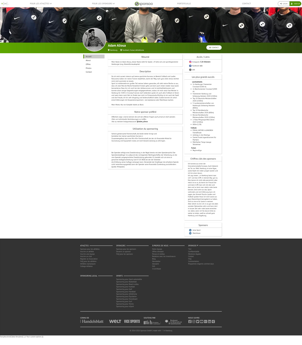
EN (5, 4)
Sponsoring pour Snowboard (126, 299)
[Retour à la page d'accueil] (144, 3)
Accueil (89, 56)
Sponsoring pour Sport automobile (129, 279)
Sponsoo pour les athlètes (90, 249)
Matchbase (196, 233)
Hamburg (113, 50)
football (126, 50)
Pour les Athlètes (40, 3)
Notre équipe (157, 249)
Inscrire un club (86, 256)
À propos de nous (160, 245)
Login (284, 4)
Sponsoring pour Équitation (126, 296)
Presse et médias (158, 254)
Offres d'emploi (158, 251)
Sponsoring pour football (125, 287)
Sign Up (297, 4)
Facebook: (197, 66)
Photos (88, 68)
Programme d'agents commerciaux (201, 264)
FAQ (189, 259)
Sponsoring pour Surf (124, 301)
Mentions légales (194, 254)
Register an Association (89, 259)
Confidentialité (193, 251)
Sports (119, 276)
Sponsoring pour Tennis (125, 304)
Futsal (132, 50)
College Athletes (86, 266)
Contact (246, 3)
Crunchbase (156, 269)
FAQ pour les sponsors (124, 254)
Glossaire (155, 264)
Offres (88, 64)
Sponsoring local (88, 276)
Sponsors (121, 245)
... (8, 4)
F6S (153, 266)
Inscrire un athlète (87, 251)
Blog (154, 259)
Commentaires (193, 261)
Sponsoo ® (193, 245)
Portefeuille (184, 3)
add (193, 70)
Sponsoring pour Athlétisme (126, 294)
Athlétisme (139, 50)
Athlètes (84, 245)
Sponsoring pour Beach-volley (127, 284)
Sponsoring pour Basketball (126, 282)
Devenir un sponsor (123, 251)
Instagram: (201, 62)
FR (2, 4)
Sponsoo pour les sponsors (126, 249)
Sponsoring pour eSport (125, 306)
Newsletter (156, 261)
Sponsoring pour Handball (126, 291)
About (88, 60)
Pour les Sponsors (102, 3)
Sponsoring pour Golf (124, 289)
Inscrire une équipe (87, 254)
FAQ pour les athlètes (88, 261)
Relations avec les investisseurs (164, 256)
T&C (190, 249)
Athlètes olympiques (88, 264)
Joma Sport (197, 230)
